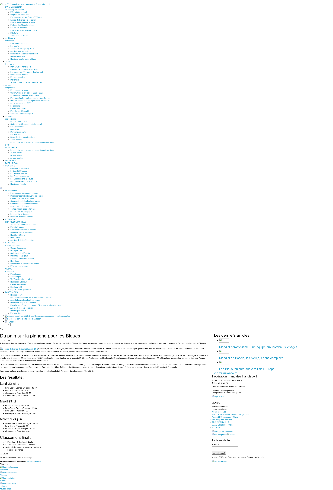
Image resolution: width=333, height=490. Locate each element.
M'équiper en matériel (19, 74)
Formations (15, 105)
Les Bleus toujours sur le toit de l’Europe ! (247, 368)
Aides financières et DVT (20, 103)
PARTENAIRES (11, 292)
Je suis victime (16, 152)
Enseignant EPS (17, 126)
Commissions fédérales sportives (24, 203)
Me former (14, 79)
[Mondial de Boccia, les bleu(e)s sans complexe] (224, 351)
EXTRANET (217, 427)
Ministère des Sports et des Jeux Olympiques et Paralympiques (36, 305)
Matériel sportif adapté (19, 111)
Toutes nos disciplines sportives (23, 224)
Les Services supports (19, 176)
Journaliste (14, 129)
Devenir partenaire (18, 132)
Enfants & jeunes (17, 227)
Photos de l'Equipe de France (22, 22)
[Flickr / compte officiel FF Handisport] (219, 434)
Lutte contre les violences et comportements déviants (32, 142)
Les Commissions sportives (21, 178)
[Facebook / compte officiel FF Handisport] (222, 431)
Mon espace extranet (19, 90)
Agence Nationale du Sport (21, 307)
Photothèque (15, 274)
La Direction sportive (18, 173)
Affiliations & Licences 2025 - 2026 (24, 95)
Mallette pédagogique (19, 255)
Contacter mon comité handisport (24, 53)
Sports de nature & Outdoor (21, 232)
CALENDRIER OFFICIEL (222, 424)
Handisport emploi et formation (23, 302)
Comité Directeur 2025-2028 (22, 198)
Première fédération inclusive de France (26, 195)
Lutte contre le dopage (19, 214)
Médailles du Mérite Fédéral (21, 216)
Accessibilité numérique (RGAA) (225, 417)
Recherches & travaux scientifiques (24, 263)
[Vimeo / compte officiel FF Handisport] (231, 434)
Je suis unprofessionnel (10, 117)
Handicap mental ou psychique (23, 59)
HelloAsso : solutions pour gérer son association (30, 100)
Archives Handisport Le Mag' (22, 258)
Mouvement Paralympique (21, 211)
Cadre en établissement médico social (26, 124)
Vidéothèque (15, 276)
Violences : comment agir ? (21, 113)
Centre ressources (18, 108)
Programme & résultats (19, 14)
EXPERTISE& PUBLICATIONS (12, 244)
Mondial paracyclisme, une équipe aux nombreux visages (258, 347)
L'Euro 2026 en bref (18, 12)
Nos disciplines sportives (222, 419)
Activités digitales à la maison (22, 240)
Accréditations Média (19, 35)
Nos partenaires (17, 294)
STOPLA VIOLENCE (11, 146)
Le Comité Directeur (18, 171)
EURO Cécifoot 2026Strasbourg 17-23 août (14, 8)
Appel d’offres (16, 139)
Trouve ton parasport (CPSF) (22, 48)
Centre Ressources (18, 248)
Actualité (30, 461)
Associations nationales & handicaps (25, 300)
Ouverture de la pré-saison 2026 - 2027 (26, 92)
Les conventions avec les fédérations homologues (31, 297)
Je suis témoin (16, 155)
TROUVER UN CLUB (220, 422)
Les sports (14, 46)
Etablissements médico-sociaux (23, 229)
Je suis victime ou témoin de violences (26, 82)
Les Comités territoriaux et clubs (23, 181)
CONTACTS (10, 165)
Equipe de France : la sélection (23, 19)
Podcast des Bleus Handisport (22, 25)
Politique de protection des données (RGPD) (230, 414)
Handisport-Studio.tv (18, 281)
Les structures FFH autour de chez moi (26, 72)
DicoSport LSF (16, 250)
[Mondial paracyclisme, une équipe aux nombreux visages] (224, 340)
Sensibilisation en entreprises (22, 137)
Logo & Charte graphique (20, 289)
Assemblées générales (19, 206)
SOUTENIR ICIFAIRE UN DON (11, 161)
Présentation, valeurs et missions (24, 193)
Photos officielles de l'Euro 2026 (23, 30)
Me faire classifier (17, 77)
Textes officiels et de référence (23, 208)
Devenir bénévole (17, 56)
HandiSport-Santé (17, 235)
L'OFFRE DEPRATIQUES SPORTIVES (15, 220)
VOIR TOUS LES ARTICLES (225, 373)
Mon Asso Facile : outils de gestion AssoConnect (30, 98)
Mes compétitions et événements (24, 69)
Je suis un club (16, 158)
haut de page (5, 488)
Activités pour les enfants (20, 51)
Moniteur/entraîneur (18, 121)
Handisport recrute (18, 184)
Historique (14, 261)
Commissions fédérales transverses (25, 201)
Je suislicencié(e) (9, 62)
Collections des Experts (20, 253)
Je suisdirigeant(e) (10, 86)
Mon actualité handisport (20, 66)
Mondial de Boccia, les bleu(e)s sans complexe (251, 357)
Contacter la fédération (19, 168)
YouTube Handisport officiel (21, 279)
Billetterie (14, 33)
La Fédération (11, 190)
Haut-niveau (15, 237)
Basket (38, 461)
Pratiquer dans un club (19, 43)
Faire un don (15, 134)
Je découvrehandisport (10, 39)
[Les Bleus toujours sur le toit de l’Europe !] (224, 362)
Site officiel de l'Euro (18, 27)
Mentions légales (219, 411)
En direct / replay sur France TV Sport (26, 17)
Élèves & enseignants (19, 266)
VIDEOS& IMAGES (9, 270)
